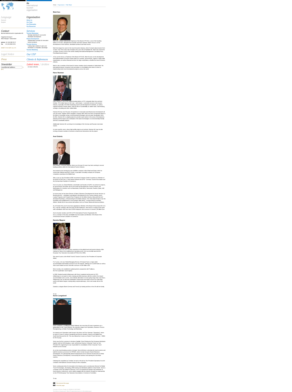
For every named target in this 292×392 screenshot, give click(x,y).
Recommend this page (62, 383)
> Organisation (61, 4)
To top (54, 294)
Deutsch (3, 20)
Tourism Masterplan (32, 33)
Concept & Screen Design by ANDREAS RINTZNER (66, 389)
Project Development (33, 38)
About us (29, 20)
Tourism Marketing (32, 49)
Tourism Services (32, 44)
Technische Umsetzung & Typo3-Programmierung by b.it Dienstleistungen (72, 391)
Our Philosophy (31, 24)
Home (54, 4)
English (3, 22)
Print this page (60, 385)
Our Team (29, 22)
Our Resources (31, 26)
